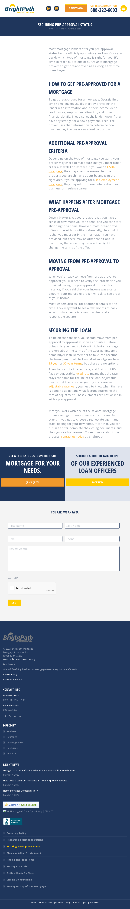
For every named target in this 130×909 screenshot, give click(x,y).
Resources (12, 747)
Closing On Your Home (19, 879)
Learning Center (15, 742)
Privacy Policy (10, 674)
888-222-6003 (103, 9)
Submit (14, 602)
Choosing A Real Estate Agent (24, 853)
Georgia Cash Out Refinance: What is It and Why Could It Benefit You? (39, 770)
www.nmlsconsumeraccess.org (19, 659)
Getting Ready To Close (20, 872)
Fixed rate (82, 373)
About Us (11, 753)
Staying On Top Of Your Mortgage (26, 886)
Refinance (12, 736)
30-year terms (72, 363)
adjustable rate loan (62, 386)
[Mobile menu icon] (123, 8)
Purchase (11, 731)
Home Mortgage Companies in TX (20, 790)
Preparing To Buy (16, 833)
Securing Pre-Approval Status (24, 846)
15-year (54, 363)
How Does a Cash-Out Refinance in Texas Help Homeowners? (35, 780)
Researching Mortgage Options (25, 839)
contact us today (72, 436)
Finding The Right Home (20, 859)
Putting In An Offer (17, 866)
